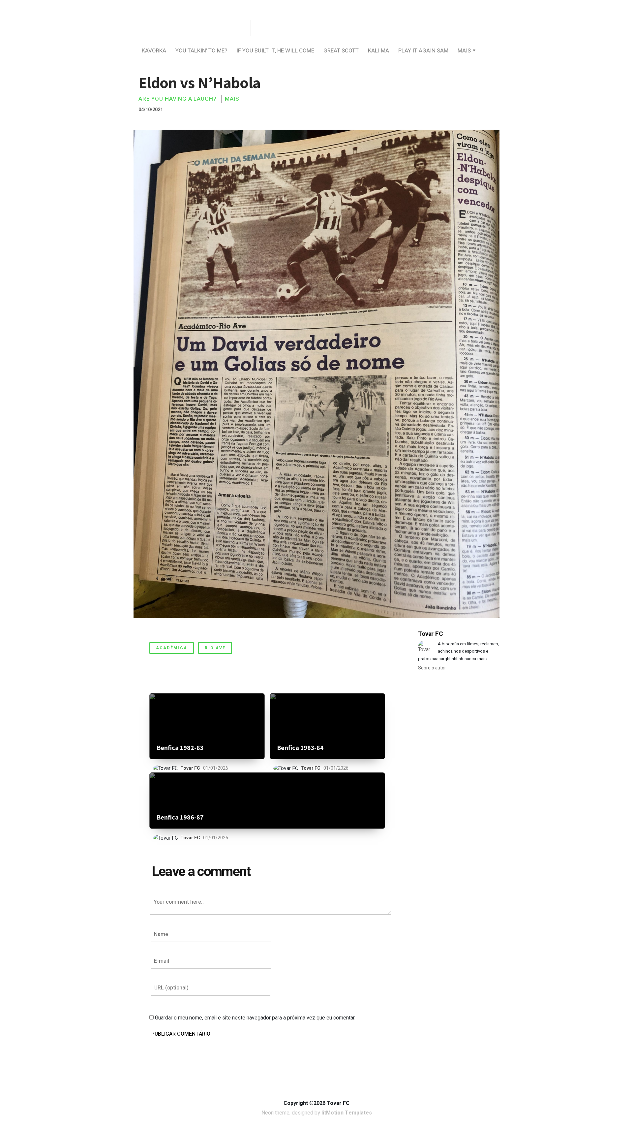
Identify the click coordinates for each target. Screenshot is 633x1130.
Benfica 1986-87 (180, 817)
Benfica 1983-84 (300, 748)
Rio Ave (215, 648)
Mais (464, 51)
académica (172, 648)
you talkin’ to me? (201, 51)
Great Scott (341, 51)
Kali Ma (378, 51)
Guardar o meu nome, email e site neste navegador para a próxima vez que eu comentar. (255, 1018)
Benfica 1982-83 (180, 748)
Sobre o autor (432, 667)
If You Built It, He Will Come (275, 51)
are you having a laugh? (177, 99)
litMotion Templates (346, 1113)
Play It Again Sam (423, 51)
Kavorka (154, 51)
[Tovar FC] (191, 28)
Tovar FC (190, 768)
